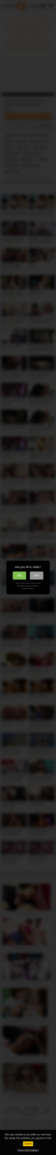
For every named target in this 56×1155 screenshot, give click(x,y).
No (37, 575)
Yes (19, 575)
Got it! (28, 1143)
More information (28, 1150)
